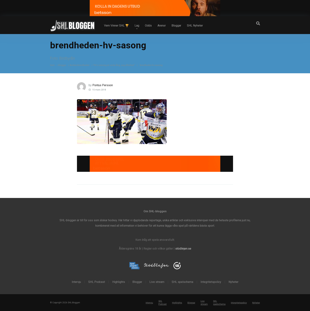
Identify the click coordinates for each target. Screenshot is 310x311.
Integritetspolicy (211, 282)
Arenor (162, 25)
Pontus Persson (102, 85)
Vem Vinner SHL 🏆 (116, 25)
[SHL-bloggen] (72, 24)
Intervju (76, 282)
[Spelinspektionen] (134, 266)
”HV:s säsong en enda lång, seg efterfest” (114, 65)
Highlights (118, 282)
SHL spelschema (182, 282)
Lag (137, 25)
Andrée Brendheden (80, 65)
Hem (52, 65)
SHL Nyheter (195, 25)
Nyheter (233, 282)
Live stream (156, 282)
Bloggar (176, 25)
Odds (148, 25)
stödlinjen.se (183, 248)
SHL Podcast (96, 282)
